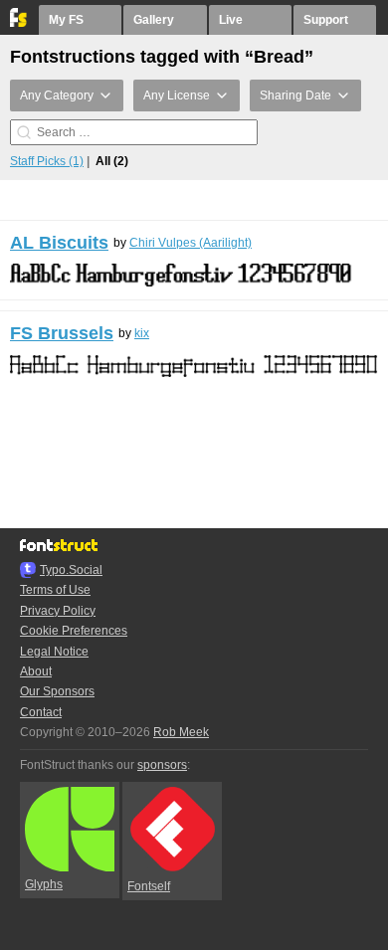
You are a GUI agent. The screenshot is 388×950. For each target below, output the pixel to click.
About (36, 671)
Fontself (148, 886)
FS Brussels (61, 333)
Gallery (153, 20)
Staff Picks (47, 161)
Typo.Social (71, 570)
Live (231, 20)
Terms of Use (55, 590)
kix (141, 333)
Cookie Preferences (73, 631)
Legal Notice (54, 652)
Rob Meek (181, 732)
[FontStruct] (19, 23)
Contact (41, 712)
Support (325, 20)
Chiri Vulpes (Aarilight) (190, 243)
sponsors (162, 765)
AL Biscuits (59, 243)
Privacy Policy (58, 611)
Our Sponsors (57, 691)
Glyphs (44, 884)
